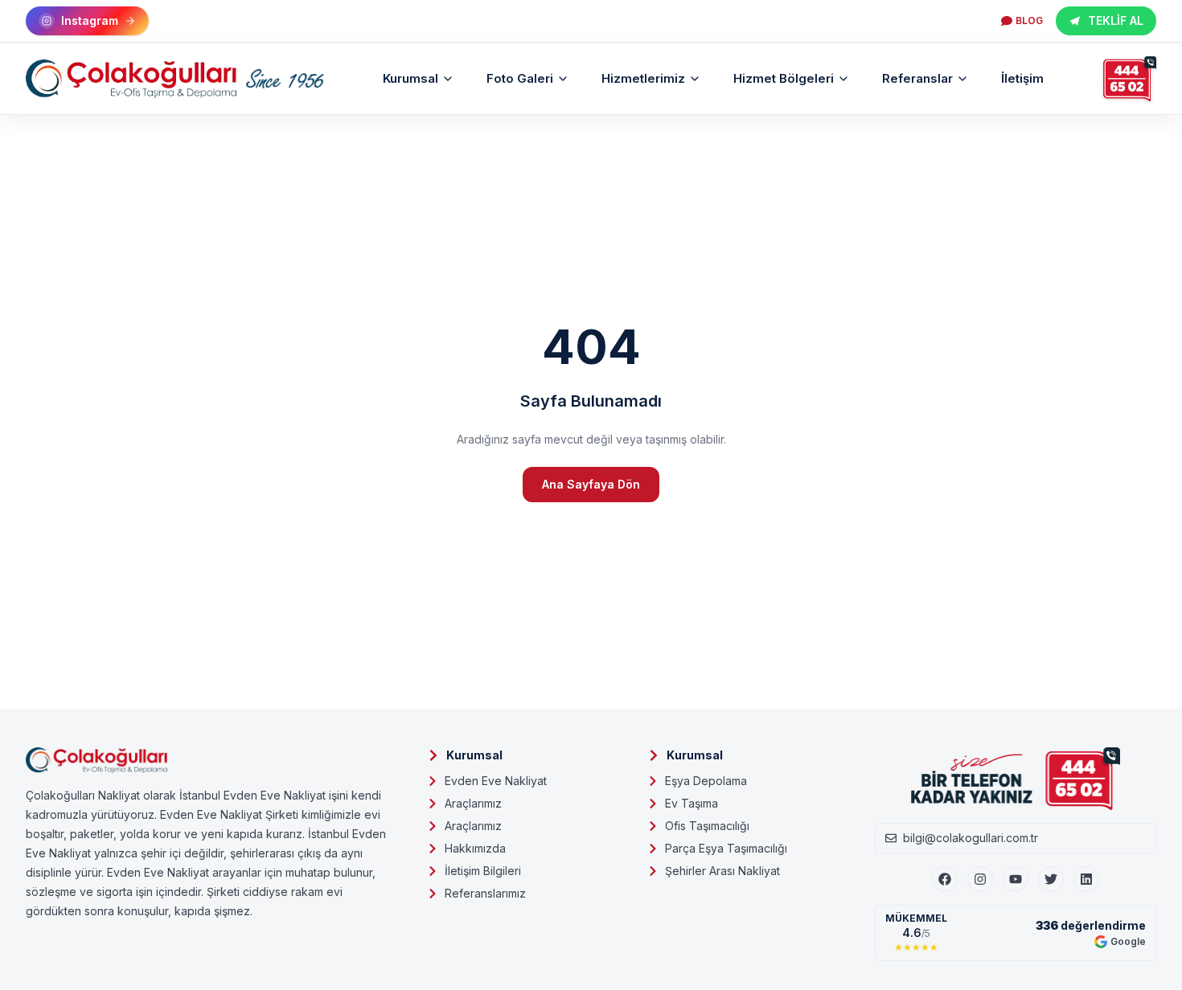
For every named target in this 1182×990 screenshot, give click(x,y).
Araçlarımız (473, 803)
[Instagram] (980, 879)
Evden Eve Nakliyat (496, 781)
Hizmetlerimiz (643, 78)
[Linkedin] (1086, 879)
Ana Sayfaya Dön (591, 484)
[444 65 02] (1129, 78)
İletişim (1022, 78)
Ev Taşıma (691, 803)
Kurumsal (410, 78)
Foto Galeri (519, 78)
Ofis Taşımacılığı (707, 825)
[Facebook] (945, 879)
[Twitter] (1051, 879)
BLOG (1029, 20)
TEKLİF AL (1115, 20)
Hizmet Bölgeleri (783, 78)
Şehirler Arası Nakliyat (722, 871)
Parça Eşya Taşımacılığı (726, 848)
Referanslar (917, 78)
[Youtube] (1015, 879)
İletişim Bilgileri (483, 871)
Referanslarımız (485, 893)
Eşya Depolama (706, 781)
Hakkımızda (475, 848)
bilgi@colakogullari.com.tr (970, 838)
